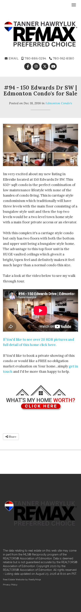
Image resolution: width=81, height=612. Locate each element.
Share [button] (12, 436)
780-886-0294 (35, 58)
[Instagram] (36, 66)
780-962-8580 (63, 58)
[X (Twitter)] (45, 66)
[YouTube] (53, 66)
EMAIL (13, 58)
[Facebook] (28, 66)
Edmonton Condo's (58, 103)
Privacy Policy (10, 584)
